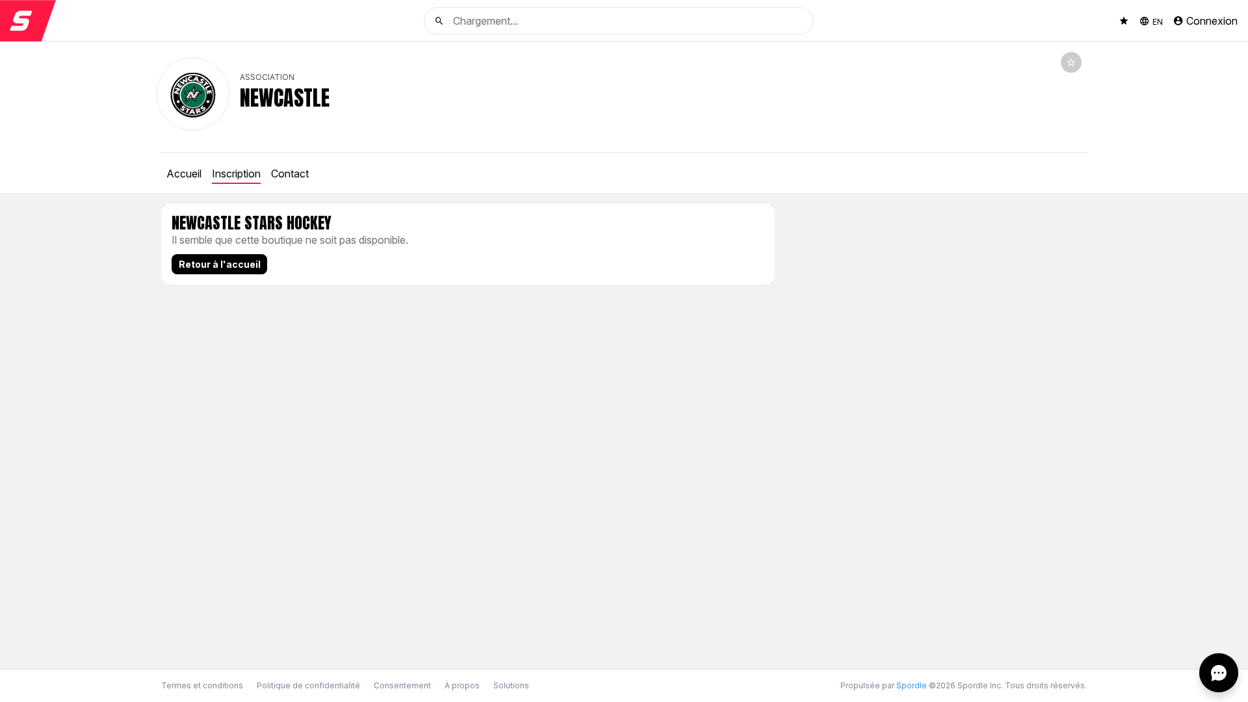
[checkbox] (1071, 62)
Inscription (236, 173)
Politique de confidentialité (308, 685)
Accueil (184, 173)
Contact (290, 173)
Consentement (402, 685)
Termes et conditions (202, 685)
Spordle (911, 685)
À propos (462, 685)
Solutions (511, 685)
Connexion (1212, 21)
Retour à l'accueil (220, 264)
